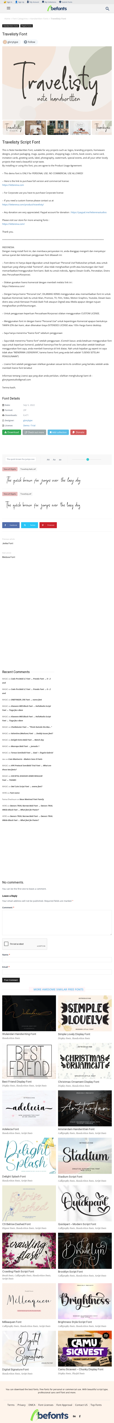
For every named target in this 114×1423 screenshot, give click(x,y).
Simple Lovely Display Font (74, 1034)
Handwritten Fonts (39, 18)
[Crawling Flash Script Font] (29, 1250)
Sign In (8, 2)
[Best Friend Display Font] (29, 1060)
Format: (9, 410)
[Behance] (74, 1416)
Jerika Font (7, 543)
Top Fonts (96, 1405)
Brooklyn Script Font (70, 1271)
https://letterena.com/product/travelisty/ (23, 204)
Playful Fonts (27, 26)
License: (9, 425)
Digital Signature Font (15, 1369)
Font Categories (20, 18)
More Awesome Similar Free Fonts (58, 989)
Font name (15, 792)
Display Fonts (64, 1038)
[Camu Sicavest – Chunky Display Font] (85, 1348)
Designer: (9, 420)
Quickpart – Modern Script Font (77, 1224)
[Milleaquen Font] (29, 1301)
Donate (79, 432)
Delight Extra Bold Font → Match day (27, 739)
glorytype (28, 420)
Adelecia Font (10, 1129)
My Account (34, 2)
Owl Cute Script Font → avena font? (26, 786)
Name (6, 954)
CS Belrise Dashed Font (16, 1224)
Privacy (22, 1405)
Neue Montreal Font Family (32, 799)
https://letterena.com (13, 184)
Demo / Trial (29, 425)
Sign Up (19, 2)
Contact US (81, 1405)
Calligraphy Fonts (66, 1133)
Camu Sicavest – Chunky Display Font (80, 1369)
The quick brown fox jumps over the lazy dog (42, 480)
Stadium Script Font (70, 1176)
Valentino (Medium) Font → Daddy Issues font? (32, 733)
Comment (8, 907)
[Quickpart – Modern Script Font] (85, 1203)
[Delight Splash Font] (29, 1155)
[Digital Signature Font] (29, 1348)
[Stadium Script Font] (85, 1155)
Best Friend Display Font (17, 1081)
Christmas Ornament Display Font (78, 1081)
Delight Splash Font (14, 1176)
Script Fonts (41, 1085)
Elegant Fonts (8, 1228)
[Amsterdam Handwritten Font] (85, 1108)
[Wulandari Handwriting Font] (29, 1013)
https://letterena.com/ (13, 223)
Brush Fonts (8, 1275)
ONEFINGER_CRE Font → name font (26, 699)
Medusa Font (8, 557)
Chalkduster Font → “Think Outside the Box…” (31, 727)
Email (6, 966)
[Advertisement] (24, 614)
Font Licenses (45, 1405)
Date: (7, 405)
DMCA (31, 1405)
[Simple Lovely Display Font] (85, 1013)
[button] (107, 9)
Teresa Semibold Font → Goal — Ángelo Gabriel (32, 752)
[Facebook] (79, 1416)
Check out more (36, 432)
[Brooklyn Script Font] (85, 1250)
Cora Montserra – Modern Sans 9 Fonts (25, 759)
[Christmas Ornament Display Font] (85, 1060)
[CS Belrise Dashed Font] (29, 1203)
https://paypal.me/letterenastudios (89, 212)
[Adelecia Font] (29, 1108)
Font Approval (64, 1405)
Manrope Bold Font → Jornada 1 (25, 746)
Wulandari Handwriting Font (19, 1034)
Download (13, 432)
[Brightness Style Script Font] (85, 1301)
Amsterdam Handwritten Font (76, 1129)
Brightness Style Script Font (75, 1322)
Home (7, 18)
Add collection (59, 432)
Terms (11, 1405)
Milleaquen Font (12, 1322)
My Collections (50, 2)
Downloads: (11, 415)
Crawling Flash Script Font (18, 1271)
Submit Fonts (67, 2)
